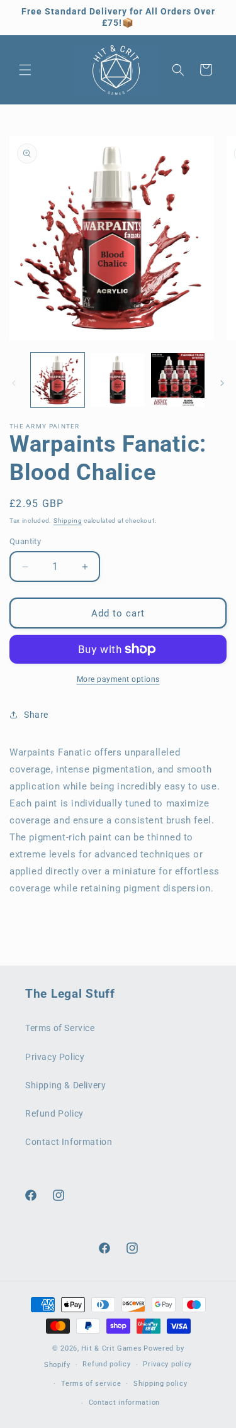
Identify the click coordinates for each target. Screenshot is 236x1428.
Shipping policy (160, 1384)
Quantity (25, 541)
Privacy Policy (54, 1057)
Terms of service (91, 1384)
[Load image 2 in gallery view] (117, 379)
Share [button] (36, 715)
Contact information (124, 1402)
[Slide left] (14, 383)
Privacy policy (167, 1364)
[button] (25, 70)
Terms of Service (60, 1028)
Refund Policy (54, 1113)
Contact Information (68, 1142)
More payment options (118, 679)
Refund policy (106, 1364)
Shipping (67, 520)
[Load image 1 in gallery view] (57, 379)
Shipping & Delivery (65, 1085)
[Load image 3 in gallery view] (178, 379)
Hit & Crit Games (111, 1348)
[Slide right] (222, 383)
